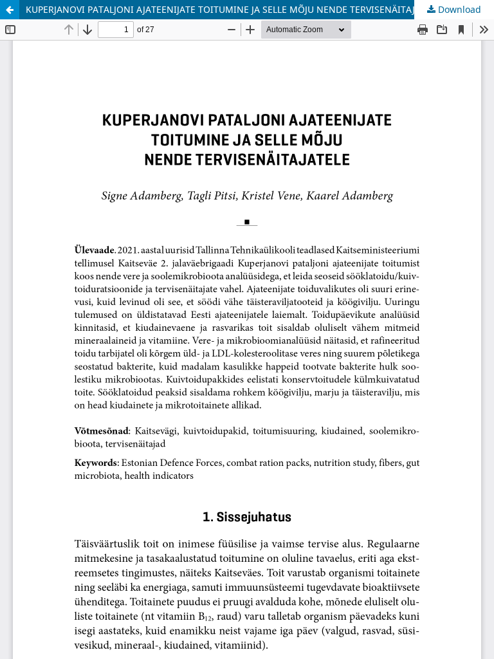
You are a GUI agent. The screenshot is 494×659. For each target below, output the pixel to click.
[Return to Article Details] (9, 9)
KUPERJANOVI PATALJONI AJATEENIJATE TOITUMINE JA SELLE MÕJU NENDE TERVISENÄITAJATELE (233, 9)
